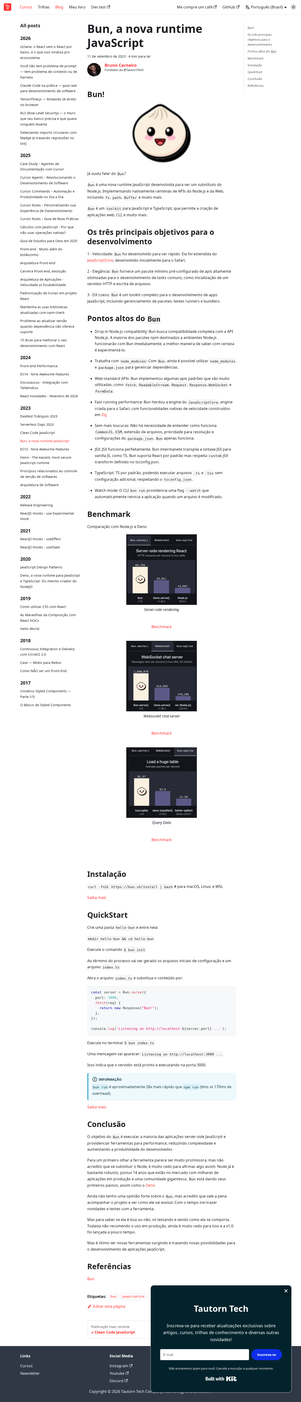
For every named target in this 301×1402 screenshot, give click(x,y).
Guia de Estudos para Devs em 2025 (48, 241)
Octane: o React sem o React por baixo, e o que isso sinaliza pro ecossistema (46, 52)
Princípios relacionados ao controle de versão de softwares (48, 474)
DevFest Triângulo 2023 (38, 416)
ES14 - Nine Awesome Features (44, 374)
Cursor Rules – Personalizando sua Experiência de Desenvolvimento (48, 208)
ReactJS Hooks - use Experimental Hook (47, 516)
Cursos (26, 7)
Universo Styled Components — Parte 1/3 (45, 694)
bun (113, 1296)
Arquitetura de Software (39, 485)
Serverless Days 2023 (37, 424)
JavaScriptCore (100, 260)
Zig (104, 414)
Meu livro (77, 7)
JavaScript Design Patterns (41, 567)
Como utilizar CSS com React (43, 607)
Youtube (117, 1373)
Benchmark (161, 626)
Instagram (119, 1365)
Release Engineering (36, 505)
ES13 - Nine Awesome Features (44, 449)
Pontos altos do (262, 51)
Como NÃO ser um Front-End (43, 671)
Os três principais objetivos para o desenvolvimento (260, 39)
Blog (59, 7)
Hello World (29, 628)
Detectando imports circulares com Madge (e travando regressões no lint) (48, 138)
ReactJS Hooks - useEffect (40, 539)
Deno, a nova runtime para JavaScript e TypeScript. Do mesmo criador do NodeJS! (50, 581)
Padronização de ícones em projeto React (48, 296)
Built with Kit (221, 1378)
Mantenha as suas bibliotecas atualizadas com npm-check (43, 310)
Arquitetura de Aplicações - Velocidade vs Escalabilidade (43, 282)
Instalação (255, 65)
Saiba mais (96, 897)
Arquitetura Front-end (37, 263)
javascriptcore (133, 1296)
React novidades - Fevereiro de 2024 (49, 396)
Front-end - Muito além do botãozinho (41, 252)
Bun (90, 1278)
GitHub (228, 7)
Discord (116, 1380)
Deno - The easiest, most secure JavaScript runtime (45, 460)
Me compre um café (195, 7)
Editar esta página (109, 1306)
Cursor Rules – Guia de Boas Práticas (49, 219)
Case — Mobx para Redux (40, 662)
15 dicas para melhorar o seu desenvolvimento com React (43, 343)
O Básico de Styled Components (45, 705)
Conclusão (255, 79)
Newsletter (30, 1373)
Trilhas (44, 7)
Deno (150, 1185)
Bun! (251, 28)
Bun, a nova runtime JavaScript (44, 441)
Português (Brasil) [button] (267, 7)
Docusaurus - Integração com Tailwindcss (44, 385)
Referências (256, 85)
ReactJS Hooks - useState (40, 547)
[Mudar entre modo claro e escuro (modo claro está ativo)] (293, 7)
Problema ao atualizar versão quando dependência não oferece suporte (47, 326)
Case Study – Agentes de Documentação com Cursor (42, 166)
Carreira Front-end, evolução (43, 271)
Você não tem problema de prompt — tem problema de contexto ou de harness (48, 71)
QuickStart (255, 72)
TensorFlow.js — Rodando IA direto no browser (48, 102)
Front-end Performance (39, 366)
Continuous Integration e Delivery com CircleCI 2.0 (47, 652)
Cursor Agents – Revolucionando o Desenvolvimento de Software (47, 180)
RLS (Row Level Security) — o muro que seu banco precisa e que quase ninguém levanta (48, 118)
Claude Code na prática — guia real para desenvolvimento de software (48, 88)
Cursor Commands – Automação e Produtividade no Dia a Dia (47, 194)
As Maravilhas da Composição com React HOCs (48, 618)
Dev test (98, 7)
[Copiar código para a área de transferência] (230, 992)
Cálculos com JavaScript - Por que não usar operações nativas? (47, 230)
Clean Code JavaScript (37, 432)
